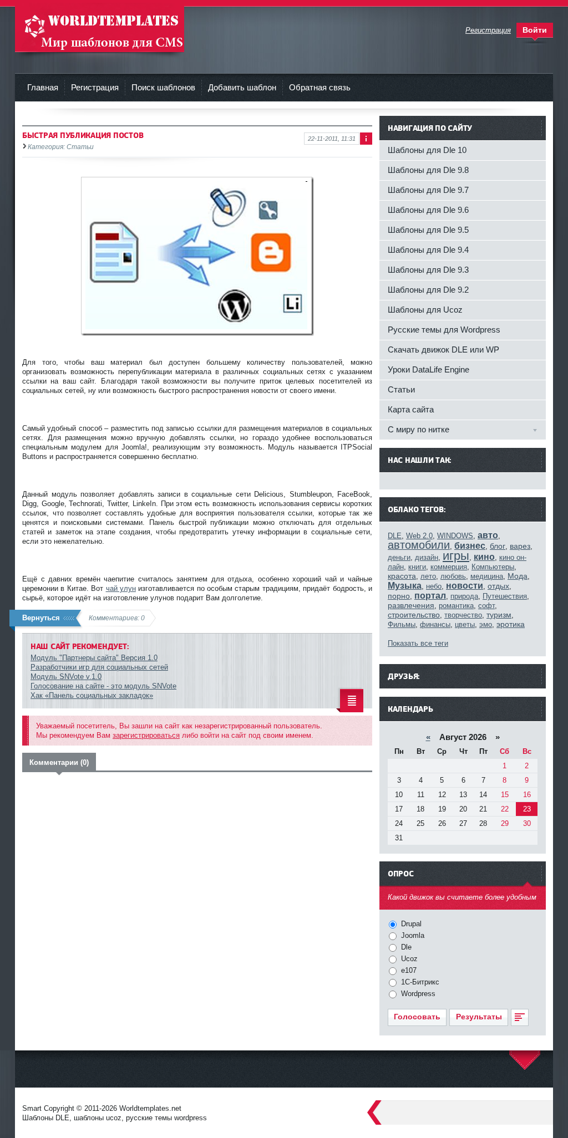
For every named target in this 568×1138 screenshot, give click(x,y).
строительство (414, 614)
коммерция (448, 567)
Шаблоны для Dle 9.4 (428, 249)
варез (520, 546)
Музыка (405, 585)
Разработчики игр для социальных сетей (99, 667)
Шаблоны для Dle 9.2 (428, 289)
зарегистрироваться (146, 735)
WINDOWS (455, 536)
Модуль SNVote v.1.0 (66, 676)
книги (417, 567)
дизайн (426, 557)
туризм (498, 614)
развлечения (411, 605)
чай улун (121, 588)
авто (488, 535)
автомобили (419, 545)
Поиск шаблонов (163, 87)
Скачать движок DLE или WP (443, 349)
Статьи (401, 389)
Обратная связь (320, 87)
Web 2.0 (419, 536)
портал (430, 595)
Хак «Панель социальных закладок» (92, 695)
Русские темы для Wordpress (444, 329)
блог (497, 546)
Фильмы (401, 624)
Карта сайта (411, 409)
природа (464, 596)
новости (464, 585)
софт (486, 605)
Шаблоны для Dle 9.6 (428, 210)
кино (484, 557)
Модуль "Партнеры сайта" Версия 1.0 (94, 658)
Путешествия (505, 596)
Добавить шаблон (242, 87)
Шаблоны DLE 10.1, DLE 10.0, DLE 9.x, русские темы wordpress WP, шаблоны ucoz (99, 27)
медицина (486, 576)
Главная (42, 87)
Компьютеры (492, 567)
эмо (485, 624)
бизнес (469, 545)
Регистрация (95, 87)
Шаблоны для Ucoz (425, 309)
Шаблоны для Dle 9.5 (428, 229)
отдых (498, 585)
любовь (453, 576)
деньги (399, 557)
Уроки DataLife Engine (428, 369)
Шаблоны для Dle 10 (427, 150)
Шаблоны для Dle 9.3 (428, 269)
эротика (510, 624)
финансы (435, 624)
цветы (465, 624)
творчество (463, 615)
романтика (456, 605)
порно (399, 595)
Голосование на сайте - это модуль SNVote (103, 686)
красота (402, 575)
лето (428, 576)
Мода (518, 575)
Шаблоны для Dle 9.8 (428, 170)
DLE (395, 536)
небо (434, 586)
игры (456, 556)
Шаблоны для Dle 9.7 (428, 190)
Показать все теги (418, 643)
